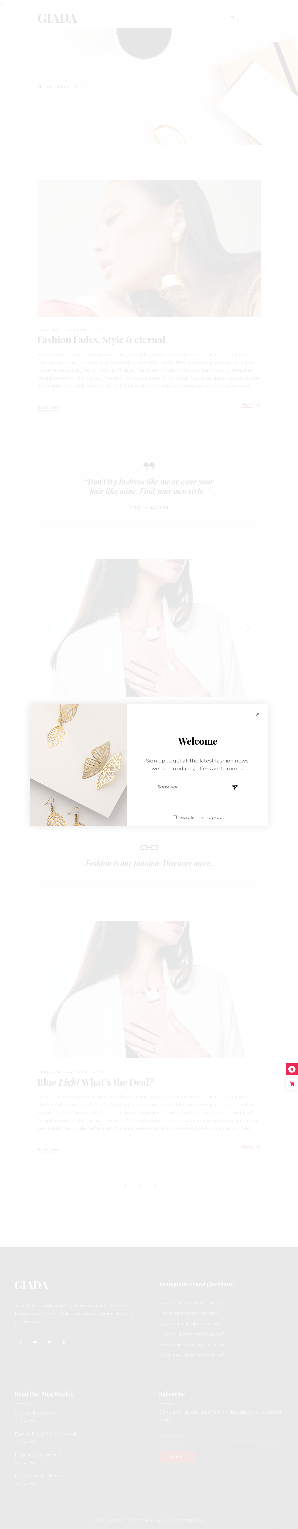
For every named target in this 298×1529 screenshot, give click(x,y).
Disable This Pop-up (200, 817)
